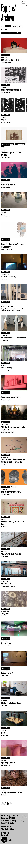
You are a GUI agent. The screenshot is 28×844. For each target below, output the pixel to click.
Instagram (5, 833)
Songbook (5, 613)
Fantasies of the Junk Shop (11, 60)
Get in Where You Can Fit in (11, 90)
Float (3, 214)
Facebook (4, 835)
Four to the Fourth (7, 306)
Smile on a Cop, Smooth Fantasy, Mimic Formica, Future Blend (13, 460)
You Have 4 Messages (9, 276)
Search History (6, 367)
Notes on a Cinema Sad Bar (11, 397)
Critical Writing (7, 583)
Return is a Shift (7, 673)
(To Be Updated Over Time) (11, 703)
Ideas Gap (4, 733)
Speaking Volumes (8, 762)
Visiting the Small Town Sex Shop (13, 338)
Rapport (4, 119)
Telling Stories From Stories (11, 792)
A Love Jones (6, 643)
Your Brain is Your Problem (11, 554)
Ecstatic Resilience (8, 184)
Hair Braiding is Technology (11, 492)
